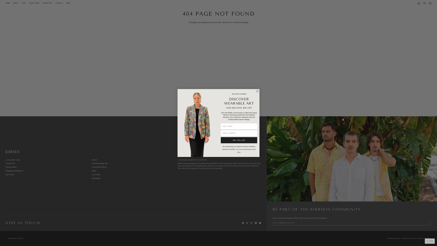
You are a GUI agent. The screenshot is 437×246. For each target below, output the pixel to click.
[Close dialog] (257, 91)
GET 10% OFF (239, 140)
